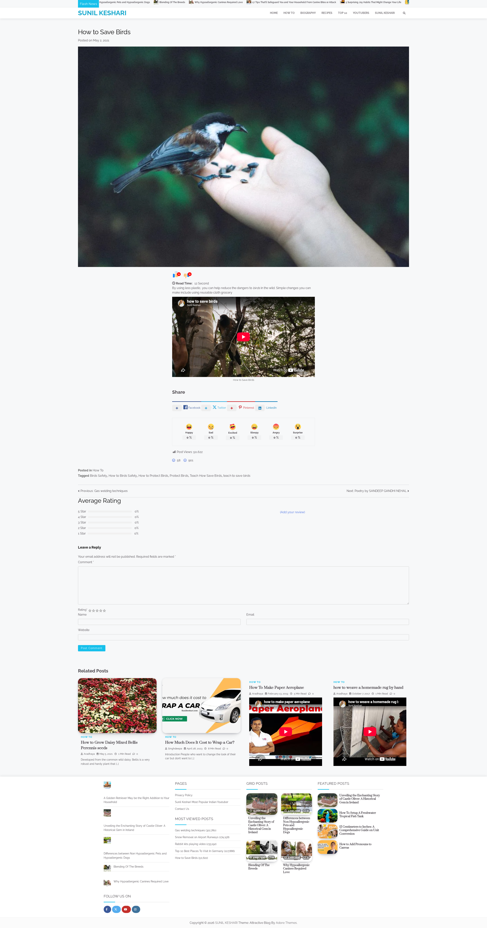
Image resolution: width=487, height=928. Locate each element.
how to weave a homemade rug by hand (368, 687)
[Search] (404, 13)
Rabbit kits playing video (190, 844)
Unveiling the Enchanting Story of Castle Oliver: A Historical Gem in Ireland (134, 827)
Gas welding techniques (190, 830)
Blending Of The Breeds (128, 866)
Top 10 (342, 12)
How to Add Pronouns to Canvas (355, 846)
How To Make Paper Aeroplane (276, 687)
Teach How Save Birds (206, 475)
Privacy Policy (184, 795)
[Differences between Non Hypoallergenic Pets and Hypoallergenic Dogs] (107, 841)
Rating (82, 609)
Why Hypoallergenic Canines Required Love (141, 881)
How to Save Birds (186, 857)
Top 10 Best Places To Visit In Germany (199, 851)
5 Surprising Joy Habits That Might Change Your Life (250, 2)
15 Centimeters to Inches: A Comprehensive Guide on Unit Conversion (359, 830)
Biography (308, 12)
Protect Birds (179, 475)
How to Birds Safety (123, 475)
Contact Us (182, 808)
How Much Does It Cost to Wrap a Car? (199, 742)
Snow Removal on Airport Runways (196, 837)
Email (250, 614)
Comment (86, 562)
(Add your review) (292, 512)
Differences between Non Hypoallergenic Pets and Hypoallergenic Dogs (135, 855)
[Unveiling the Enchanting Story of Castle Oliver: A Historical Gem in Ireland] (107, 813)
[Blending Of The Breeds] (107, 869)
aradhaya (89, 753)
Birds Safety (98, 475)
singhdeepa (175, 748)
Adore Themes (286, 923)
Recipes (326, 12)
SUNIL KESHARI (102, 13)
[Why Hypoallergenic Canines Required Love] (107, 883)
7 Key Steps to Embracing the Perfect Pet (310, 2)
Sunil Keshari (385, 12)
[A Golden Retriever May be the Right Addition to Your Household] (107, 785)
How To (289, 12)
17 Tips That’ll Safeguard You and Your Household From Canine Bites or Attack (171, 2)
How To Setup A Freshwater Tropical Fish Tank (357, 814)
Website (83, 630)
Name (82, 614)
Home (274, 12)
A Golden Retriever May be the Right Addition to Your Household (376, 2)
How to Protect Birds (153, 475)
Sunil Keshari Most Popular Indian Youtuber (201, 802)
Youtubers (361, 12)
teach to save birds (236, 475)
